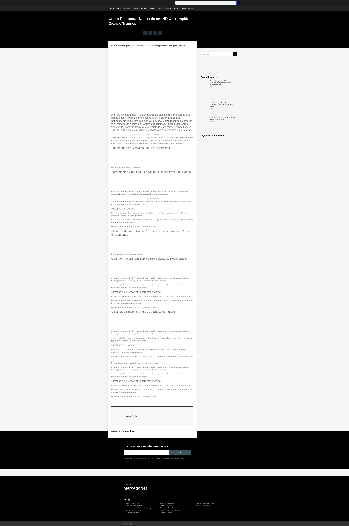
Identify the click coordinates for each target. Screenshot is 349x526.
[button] (145, 33)
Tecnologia (127, 8)
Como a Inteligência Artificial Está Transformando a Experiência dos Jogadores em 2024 (220, 82)
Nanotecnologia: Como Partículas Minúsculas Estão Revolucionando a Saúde (221, 104)
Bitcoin (176, 8)
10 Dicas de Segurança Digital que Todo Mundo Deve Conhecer (222, 118)
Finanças (144, 8)
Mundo (112, 8)
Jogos (136, 8)
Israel (119, 8)
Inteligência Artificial (187, 8)
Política (152, 8)
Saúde (160, 8)
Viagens (168, 8)
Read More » (212, 86)
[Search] (238, 3)
